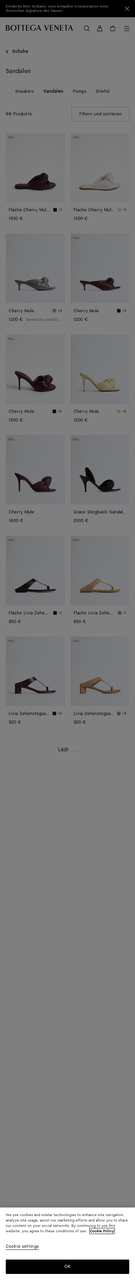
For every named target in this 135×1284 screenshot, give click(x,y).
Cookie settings (22, 1247)
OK (67, 1267)
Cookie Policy (102, 1231)
